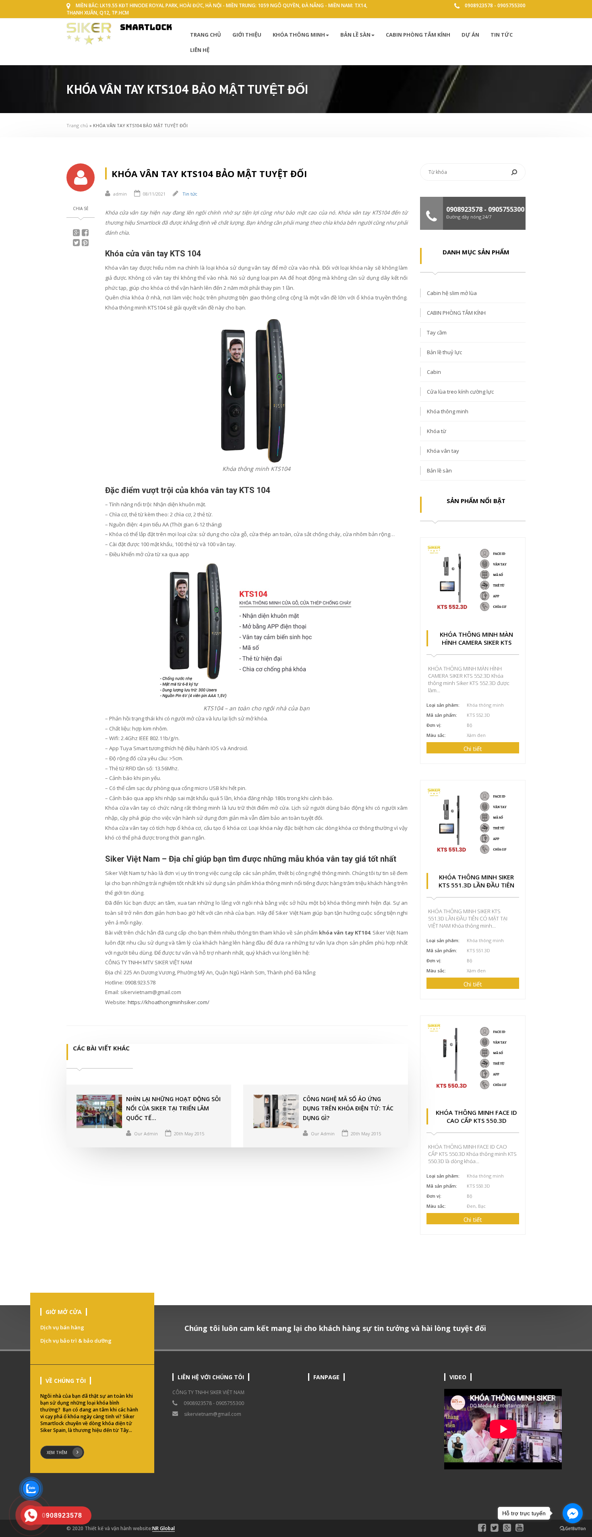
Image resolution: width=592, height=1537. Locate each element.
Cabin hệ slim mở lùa (452, 293)
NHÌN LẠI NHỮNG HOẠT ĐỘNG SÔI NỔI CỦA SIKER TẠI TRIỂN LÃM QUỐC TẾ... (173, 1108)
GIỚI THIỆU (246, 34)
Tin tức (502, 34)
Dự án (470, 34)
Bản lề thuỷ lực (444, 352)
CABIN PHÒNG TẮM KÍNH (418, 34)
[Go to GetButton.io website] (573, 1528)
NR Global (163, 1528)
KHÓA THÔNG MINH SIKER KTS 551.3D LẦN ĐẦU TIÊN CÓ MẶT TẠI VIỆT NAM (476, 885)
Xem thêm (57, 1452)
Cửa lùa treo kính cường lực (460, 391)
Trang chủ (205, 34)
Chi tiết (473, 749)
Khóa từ (436, 431)
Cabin (434, 371)
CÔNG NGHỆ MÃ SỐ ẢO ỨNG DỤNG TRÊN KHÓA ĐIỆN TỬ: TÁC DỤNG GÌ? (348, 1108)
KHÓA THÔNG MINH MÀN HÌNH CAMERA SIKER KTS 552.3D (476, 642)
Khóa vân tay (443, 450)
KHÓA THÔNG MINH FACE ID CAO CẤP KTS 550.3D (476, 1116)
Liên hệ (199, 50)
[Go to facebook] (573, 1513)
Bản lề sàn (355, 34)
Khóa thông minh (299, 34)
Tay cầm (437, 332)
